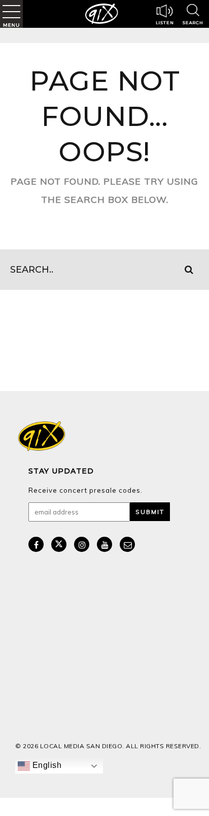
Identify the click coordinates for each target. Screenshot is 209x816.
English (45, 765)
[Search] (193, 15)
